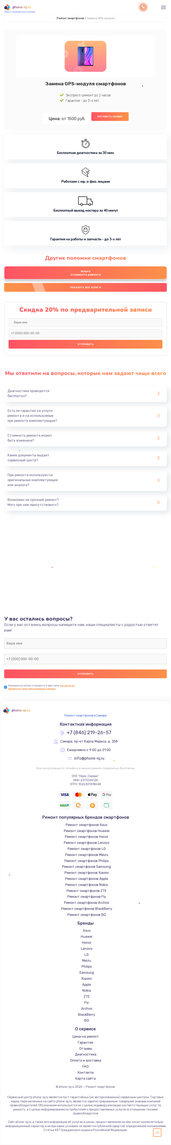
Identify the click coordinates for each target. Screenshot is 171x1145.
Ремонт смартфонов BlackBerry (86, 909)
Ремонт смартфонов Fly (86, 897)
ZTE (87, 996)
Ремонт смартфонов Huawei (86, 831)
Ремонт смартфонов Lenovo (86, 843)
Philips (87, 967)
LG (86, 955)
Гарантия (85, 1042)
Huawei (86, 937)
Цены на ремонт (85, 1036)
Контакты (86, 1072)
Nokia (86, 990)
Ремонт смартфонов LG (87, 849)
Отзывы (85, 1049)
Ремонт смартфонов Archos (86, 903)
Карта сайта (85, 1078)
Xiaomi (86, 979)
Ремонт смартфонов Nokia (86, 885)
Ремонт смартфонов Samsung (86, 867)
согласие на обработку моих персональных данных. (41, 687)
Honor (86, 943)
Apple (86, 985)
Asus (87, 931)
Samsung (86, 973)
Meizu (86, 960)
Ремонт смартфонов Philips (86, 861)
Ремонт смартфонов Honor (86, 837)
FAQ (85, 1066)
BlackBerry (86, 1015)
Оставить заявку (110, 116)
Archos (86, 1009)
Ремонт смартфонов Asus (86, 825)
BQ (86, 1020)
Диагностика (85, 1054)
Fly (86, 1003)
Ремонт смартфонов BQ (86, 915)
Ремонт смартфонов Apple (86, 879)
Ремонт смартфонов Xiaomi (86, 873)
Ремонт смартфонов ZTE (87, 891)
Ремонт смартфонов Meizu (86, 855)
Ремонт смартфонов (70, 18)
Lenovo (86, 949)
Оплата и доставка (85, 1060)
